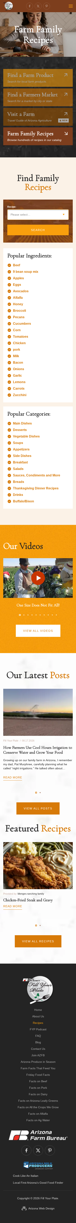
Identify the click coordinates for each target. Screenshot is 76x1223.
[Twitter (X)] (38, 6)
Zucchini (19, 395)
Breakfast (20, 462)
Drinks (18, 495)
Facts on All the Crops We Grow (38, 1107)
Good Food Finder (51, 1182)
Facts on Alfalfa (38, 1113)
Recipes (38, 1022)
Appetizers (21, 449)
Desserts (20, 430)
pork (16, 349)
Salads (18, 469)
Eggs (17, 284)
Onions (18, 369)
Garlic (17, 375)
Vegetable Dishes (26, 436)
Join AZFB (38, 1055)
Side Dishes (22, 456)
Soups (18, 443)
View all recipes (38, 941)
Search (38, 230)
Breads (18, 482)
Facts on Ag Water (38, 1120)
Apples (18, 278)
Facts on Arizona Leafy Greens (38, 1100)
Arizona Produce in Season (38, 1061)
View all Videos (38, 630)
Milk (16, 356)
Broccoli (19, 310)
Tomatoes (20, 336)
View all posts (38, 808)
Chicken (19, 343)
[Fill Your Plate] (8, 6)
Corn (17, 330)
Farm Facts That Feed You (38, 1068)
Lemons (19, 382)
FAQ (38, 1035)
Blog (38, 1042)
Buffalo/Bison (23, 501)
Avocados (21, 291)
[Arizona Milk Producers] (38, 1165)
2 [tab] (40, 792)
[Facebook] (29, 6)
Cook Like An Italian (25, 1175)
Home (38, 1009)
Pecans (19, 317)
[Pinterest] (46, 6)
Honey (18, 304)
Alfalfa (18, 297)
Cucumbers (22, 323)
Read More (12, 777)
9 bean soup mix (25, 271)
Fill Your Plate (49, 1198)
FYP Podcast (38, 1029)
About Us (38, 1016)
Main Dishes (22, 423)
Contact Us (38, 1048)
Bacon (18, 362)
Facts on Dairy (38, 1094)
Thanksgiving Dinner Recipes (36, 488)
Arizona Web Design (41, 1208)
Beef (16, 265)
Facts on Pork (38, 1087)
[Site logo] (38, 990)
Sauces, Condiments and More (36, 475)
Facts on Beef (38, 1081)
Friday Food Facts (38, 1074)
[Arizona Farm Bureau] (38, 1135)
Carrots (19, 388)
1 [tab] (20, 615)
